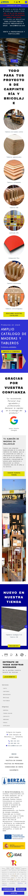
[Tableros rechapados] (14, 170)
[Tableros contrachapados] (14, 296)
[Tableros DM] (14, 195)
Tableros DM (14, 207)
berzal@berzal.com (17, 25)
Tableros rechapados (14, 182)
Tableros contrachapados (14, 308)
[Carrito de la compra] (19, 2)
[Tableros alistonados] (14, 271)
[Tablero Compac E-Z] (14, 626)
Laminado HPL (14, 233)
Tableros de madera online (14, 132)
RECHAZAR (21, 889)
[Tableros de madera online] (14, 119)
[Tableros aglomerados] (14, 144)
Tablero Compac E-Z (14, 642)
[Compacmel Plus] (14, 245)
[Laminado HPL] (14, 220)
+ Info (14, 61)
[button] (17, 2)
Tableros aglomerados (14, 157)
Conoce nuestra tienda (14, 481)
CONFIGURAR (8, 889)
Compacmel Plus (14, 258)
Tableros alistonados (14, 283)
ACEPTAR (14, 893)
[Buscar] (15, 2)
